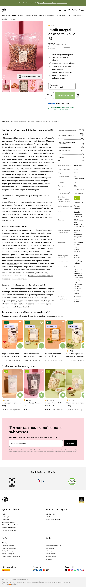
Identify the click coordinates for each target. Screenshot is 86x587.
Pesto (25, 183)
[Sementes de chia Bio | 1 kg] (34, 390)
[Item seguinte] (40, 86)
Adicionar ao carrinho (65, 95)
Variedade (54, 85)
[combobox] (61, 87)
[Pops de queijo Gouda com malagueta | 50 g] (12, 341)
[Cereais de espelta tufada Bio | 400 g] (55, 390)
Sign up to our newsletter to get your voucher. (52, 3)
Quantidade (49, 94)
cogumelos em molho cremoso (38, 245)
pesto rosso (19, 217)
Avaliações (56, 121)
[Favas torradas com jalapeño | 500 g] (55, 341)
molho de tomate (37, 183)
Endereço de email (19, 443)
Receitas (31, 121)
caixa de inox (12, 263)
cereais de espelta (19, 279)
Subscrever (70, 443)
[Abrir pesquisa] (60, 10)
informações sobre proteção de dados (65, 451)
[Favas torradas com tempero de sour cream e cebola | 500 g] (34, 341)
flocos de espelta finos (37, 276)
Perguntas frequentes (18, 121)
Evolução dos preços (43, 121)
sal (48, 205)
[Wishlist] (65, 10)
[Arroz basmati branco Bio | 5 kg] (12, 390)
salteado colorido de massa (35, 248)
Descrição (5, 121)
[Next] (85, 15)
